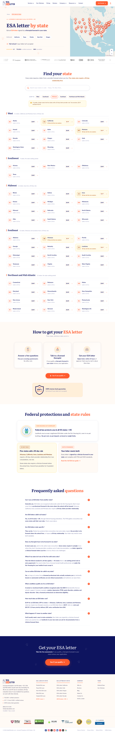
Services (30, 3)
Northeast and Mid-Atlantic (77, 96)
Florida (32, 37)
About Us (79, 693)
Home (8, 14)
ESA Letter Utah (61, 688)
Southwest (46, 96)
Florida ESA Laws (40, 685)
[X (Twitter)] (52, 730)
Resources (72, 3)
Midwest (54, 96)
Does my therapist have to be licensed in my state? (57, 542)
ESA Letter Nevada (61, 696)
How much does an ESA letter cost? (57, 599)
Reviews (55, 3)
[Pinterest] (60, 730)
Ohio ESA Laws (40, 693)
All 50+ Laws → (40, 699)
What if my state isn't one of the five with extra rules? (57, 557)
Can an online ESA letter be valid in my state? (57, 571)
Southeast (63, 96)
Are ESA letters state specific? (57, 527)
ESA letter (14, 30)
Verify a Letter (81, 698)
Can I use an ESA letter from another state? (57, 500)
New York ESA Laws (41, 690)
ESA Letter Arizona (61, 693)
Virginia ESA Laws (40, 696)
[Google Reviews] (66, 730)
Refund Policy (99, 730)
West (37, 96)
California (17, 37)
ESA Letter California (62, 685)
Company (62, 3)
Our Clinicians (40, 3)
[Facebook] (46, 730)
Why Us (79, 685)
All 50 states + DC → (62, 699)
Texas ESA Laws (40, 688)
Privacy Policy (90, 730)
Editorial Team (101, 685)
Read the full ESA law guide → (70, 460)
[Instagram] (49, 730)
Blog (78, 690)
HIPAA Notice (108, 730)
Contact (81, 3)
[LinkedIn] (57, 730)
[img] (92, 30)
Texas (24, 37)
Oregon (48, 37)
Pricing (48, 3)
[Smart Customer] (99, 722)
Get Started (101, 3)
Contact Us (80, 696)
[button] (76, 29)
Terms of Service (81, 730)
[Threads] (63, 730)
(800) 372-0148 (7, 706)
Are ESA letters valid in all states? (57, 515)
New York (39, 37)
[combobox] (59, 87)
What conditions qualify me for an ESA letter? (57, 584)
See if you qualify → (58, 375)
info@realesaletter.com (9, 708)
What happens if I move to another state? (57, 613)
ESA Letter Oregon (61, 690)
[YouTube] (54, 730)
